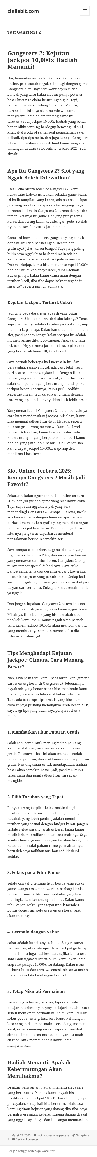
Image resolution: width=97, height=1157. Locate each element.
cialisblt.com (23, 10)
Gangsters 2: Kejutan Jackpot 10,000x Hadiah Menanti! (42, 60)
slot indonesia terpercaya (53, 1135)
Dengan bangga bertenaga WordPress (31, 1151)
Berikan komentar (27, 1139)
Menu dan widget (85, 15)
